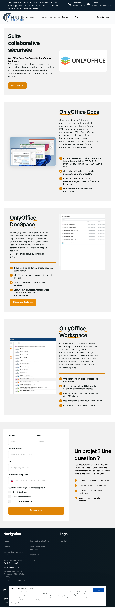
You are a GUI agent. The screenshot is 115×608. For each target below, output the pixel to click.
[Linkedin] (5, 590)
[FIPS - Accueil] (13, 17)
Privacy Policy (16, 603)
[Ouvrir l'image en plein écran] (68, 242)
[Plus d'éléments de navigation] (85, 17)
